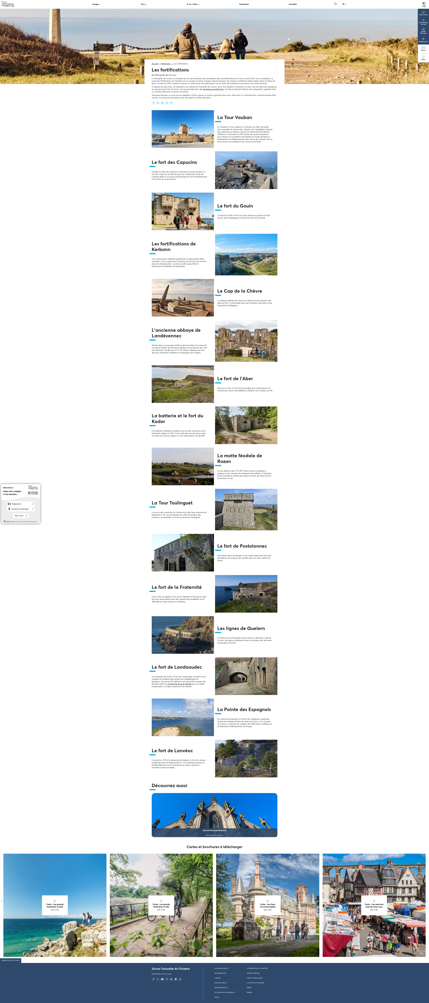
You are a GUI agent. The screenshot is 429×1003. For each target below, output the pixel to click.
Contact (217, 978)
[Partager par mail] (171, 103)
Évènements (244, 4)
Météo (423, 59)
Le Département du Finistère (257, 968)
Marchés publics (220, 983)
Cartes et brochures (255, 978)
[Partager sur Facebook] (153, 103)
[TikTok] (180, 979)
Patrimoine (165, 64)
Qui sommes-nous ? (221, 968)
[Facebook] (153, 979)
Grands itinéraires (423, 32)
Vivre (143, 4)
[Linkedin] (171, 979)
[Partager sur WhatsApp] (166, 103)
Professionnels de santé (423, 23)
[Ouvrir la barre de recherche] (335, 4)
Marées (423, 50)
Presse (249, 987)
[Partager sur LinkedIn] (162, 103)
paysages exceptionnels (213, 89)
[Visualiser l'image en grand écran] (183, 129)
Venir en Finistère (253, 973)
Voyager (95, 4)
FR (343, 4)
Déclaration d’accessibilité (224, 992)
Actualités (293, 4)
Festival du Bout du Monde (179, 684)
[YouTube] (162, 979)
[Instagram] (166, 979)
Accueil (155, 64)
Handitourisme (423, 41)
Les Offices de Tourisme (255, 983)
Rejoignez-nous (220, 973)
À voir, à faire (192, 4)
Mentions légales (221, 987)
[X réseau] (158, 979)
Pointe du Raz (423, 15)
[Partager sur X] (158, 103)
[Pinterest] (175, 979)
